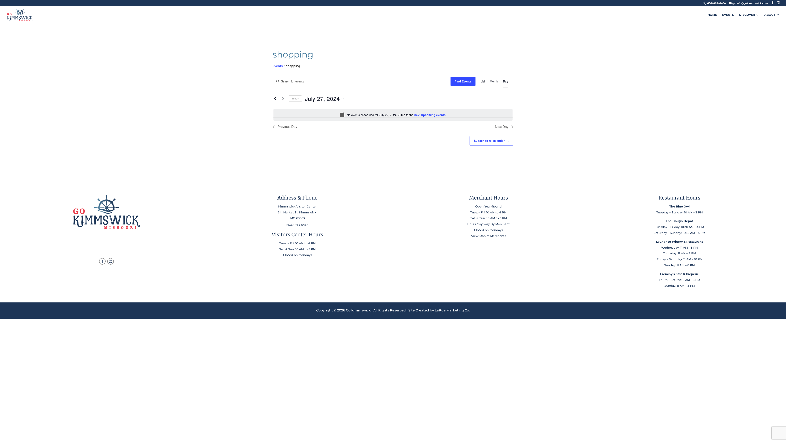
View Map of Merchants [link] (488, 236)
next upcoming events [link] (430, 115)
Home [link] (712, 15)
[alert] (393, 115)
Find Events (463, 81)
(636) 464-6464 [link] (297, 225)
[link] (716, 3)
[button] (772, 3)
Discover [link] (747, 15)
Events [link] (728, 15)
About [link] (769, 15)
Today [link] (295, 98)
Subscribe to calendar (489, 141)
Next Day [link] (501, 126)
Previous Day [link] (287, 126)
